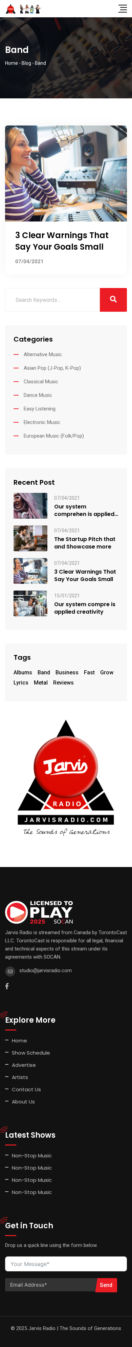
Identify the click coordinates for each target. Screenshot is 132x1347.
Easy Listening (40, 409)
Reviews (63, 682)
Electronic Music (42, 422)
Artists (20, 1077)
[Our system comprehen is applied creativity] (30, 505)
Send (106, 1285)
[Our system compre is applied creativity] (30, 603)
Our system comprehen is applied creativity (84, 510)
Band (44, 672)
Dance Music (38, 395)
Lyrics (21, 682)
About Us (23, 1101)
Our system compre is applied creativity (84, 608)
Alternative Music (43, 354)
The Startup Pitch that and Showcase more (84, 543)
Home (19, 1040)
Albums (23, 672)
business (67, 672)
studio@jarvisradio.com (45, 970)
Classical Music (41, 382)
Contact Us (26, 1089)
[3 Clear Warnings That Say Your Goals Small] (30, 570)
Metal (41, 682)
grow (106, 672)
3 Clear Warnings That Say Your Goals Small (62, 241)
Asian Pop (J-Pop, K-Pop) (52, 368)
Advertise (24, 1065)
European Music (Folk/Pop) (54, 436)
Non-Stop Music (32, 1155)
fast (89, 672)
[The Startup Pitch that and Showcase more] (30, 538)
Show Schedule (31, 1052)
